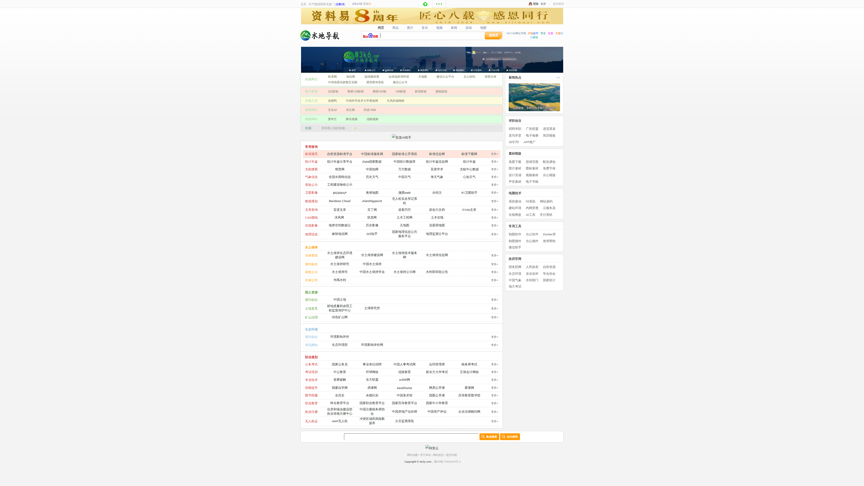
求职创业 (515, 120)
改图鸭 (332, 100)
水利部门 (532, 280)
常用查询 (311, 146)
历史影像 (372, 225)
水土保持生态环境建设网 (339, 255)
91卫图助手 (469, 192)
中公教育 (339, 372)
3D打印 (514, 142)
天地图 (422, 76)
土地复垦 (311, 308)
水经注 (437, 192)
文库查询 (311, 210)
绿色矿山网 (340, 317)
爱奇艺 (332, 119)
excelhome (404, 388)
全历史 (339, 395)
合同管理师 (437, 364)
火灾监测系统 (404, 421)
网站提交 (438, 455)
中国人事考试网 (405, 364)
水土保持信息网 (437, 255)
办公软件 (532, 234)
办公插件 (532, 241)
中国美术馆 (404, 395)
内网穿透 (532, 208)
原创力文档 (437, 210)
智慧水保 (490, 76)
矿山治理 (311, 317)
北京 (303, 4)
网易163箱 (379, 91)
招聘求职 (515, 128)
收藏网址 (311, 79)
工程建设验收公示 (339, 184)
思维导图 (532, 162)
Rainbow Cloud (339, 201)
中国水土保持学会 (372, 272)
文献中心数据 (469, 169)
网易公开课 (437, 387)
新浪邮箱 (421, 91)
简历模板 (549, 135)
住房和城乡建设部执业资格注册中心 (339, 411)
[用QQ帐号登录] (530, 3)
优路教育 (404, 372)
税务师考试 (469, 364)
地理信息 (311, 234)
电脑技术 (515, 193)
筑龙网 (372, 217)
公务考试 (311, 364)
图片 (410, 28)
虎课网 (372, 387)
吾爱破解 (339, 379)
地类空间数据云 (340, 225)
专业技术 (311, 380)
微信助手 (515, 247)
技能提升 (311, 387)
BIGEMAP (339, 193)
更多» (494, 153)
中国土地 (339, 299)
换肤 (543, 3)
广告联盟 (532, 128)
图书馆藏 (311, 395)
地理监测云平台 (437, 234)
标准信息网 (437, 154)
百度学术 (437, 169)
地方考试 (515, 286)
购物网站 (311, 110)
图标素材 (532, 168)
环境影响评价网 (372, 344)
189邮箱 (400, 91)
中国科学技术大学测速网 (362, 100)
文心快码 (469, 76)
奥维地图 (372, 192)
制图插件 (515, 241)
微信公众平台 (445, 76)
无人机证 (311, 421)
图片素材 (515, 168)
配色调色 (549, 162)
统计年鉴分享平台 (339, 161)
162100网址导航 (516, 33)
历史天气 (372, 177)
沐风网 (339, 217)
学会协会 (549, 273)
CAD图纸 (311, 217)
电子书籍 (532, 181)
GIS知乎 (372, 234)
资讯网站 (311, 345)
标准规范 (311, 154)
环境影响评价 (339, 336)
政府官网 (515, 259)
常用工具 (515, 226)
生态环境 (311, 329)
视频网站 (311, 119)
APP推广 (530, 142)
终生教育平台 (339, 403)
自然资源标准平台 (339, 154)
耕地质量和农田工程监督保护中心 (339, 308)
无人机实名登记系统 (404, 201)
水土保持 (311, 247)
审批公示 (311, 185)
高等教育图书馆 (469, 395)
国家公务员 (340, 364)
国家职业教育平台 (372, 403)
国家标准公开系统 (404, 154)
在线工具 (311, 100)
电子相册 (532, 135)
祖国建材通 (371, 76)
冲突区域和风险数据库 (372, 421)
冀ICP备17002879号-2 (447, 461)
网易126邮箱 (355, 91)
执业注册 (311, 412)
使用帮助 (549, 241)
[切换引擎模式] (500, 38)
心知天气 (469, 177)
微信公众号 (400, 82)
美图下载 (515, 162)
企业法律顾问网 (469, 411)
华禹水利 (339, 280)
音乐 (425, 28)
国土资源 (311, 292)
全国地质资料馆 (399, 76)
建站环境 (515, 208)
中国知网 (372, 169)
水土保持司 (340, 272)
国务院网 (515, 267)
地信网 (350, 76)
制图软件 (515, 234)
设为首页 (558, 3)
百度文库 (339, 210)
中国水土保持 (372, 264)
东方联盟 (372, 379)
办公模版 (549, 175)
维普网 (339, 169)
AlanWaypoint (372, 201)
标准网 (332, 76)
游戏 (469, 28)
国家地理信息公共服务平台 (404, 234)
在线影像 (311, 225)
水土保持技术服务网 (404, 255)
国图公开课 (437, 395)
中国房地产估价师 (404, 411)
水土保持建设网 (372, 255)
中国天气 (404, 177)
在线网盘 (515, 214)
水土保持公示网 (405, 272)
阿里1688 (370, 110)
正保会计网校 (469, 372)
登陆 (535, 3)
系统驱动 (515, 201)
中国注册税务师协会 (372, 411)
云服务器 (549, 208)
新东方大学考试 (437, 372)
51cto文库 (469, 210)
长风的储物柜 (396, 100)
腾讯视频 (352, 119)
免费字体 (549, 168)
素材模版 (515, 153)
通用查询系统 (375, 82)
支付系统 (546, 214)
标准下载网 (469, 154)
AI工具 (530, 214)
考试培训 (311, 372)
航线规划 (311, 201)
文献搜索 (311, 169)
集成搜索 (491, 436)
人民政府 (532, 267)
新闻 (454, 28)
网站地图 (412, 455)
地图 (483, 28)
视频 (439, 28)
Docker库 (549, 234)
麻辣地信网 (340, 234)
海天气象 (437, 177)
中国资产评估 (437, 411)
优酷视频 (372, 119)
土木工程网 (404, 217)
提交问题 (451, 455)
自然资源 (549, 267)
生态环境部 (340, 344)
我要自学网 (340, 387)
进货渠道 (549, 128)
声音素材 (515, 181)
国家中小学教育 (437, 403)
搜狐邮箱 (441, 91)
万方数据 (404, 169)
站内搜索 (512, 436)
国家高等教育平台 (404, 403)
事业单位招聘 (372, 364)
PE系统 (531, 201)
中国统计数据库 (405, 161)
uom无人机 (340, 421)
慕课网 (469, 387)
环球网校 (372, 372)
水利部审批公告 (437, 272)
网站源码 (546, 201)
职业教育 (311, 403)
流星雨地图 (437, 225)
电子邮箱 (311, 91)
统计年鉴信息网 (437, 161)
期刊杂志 (311, 264)
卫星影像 (311, 192)
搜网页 (493, 35)
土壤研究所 (372, 308)
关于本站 (425, 455)
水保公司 (311, 280)
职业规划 (311, 357)
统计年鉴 (311, 161)
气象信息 (311, 177)
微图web (404, 192)
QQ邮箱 (333, 91)
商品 (395, 28)
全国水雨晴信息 (340, 177)
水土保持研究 (339, 264)
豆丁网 (372, 210)
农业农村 (532, 273)
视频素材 (532, 175)
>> (558, 77)
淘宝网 (350, 110)
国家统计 (549, 280)
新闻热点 (515, 77)
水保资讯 (311, 255)
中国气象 (515, 280)
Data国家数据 (372, 161)
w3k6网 (404, 379)
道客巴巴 (404, 210)
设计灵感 (515, 175)
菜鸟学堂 (515, 135)
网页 (381, 28)
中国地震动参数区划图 (342, 82)
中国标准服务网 (372, 154)
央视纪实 (372, 395)
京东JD (332, 110)
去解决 (340, 4)
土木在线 (437, 217)
